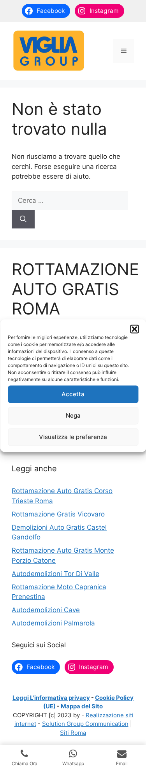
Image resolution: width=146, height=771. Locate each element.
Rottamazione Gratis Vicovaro (58, 514)
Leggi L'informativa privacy (51, 697)
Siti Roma (73, 732)
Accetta (73, 394)
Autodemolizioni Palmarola (53, 623)
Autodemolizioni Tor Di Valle (55, 574)
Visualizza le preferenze (73, 437)
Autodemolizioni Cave (46, 610)
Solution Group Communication (85, 723)
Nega (73, 415)
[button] (134, 329)
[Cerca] (23, 219)
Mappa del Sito (82, 706)
